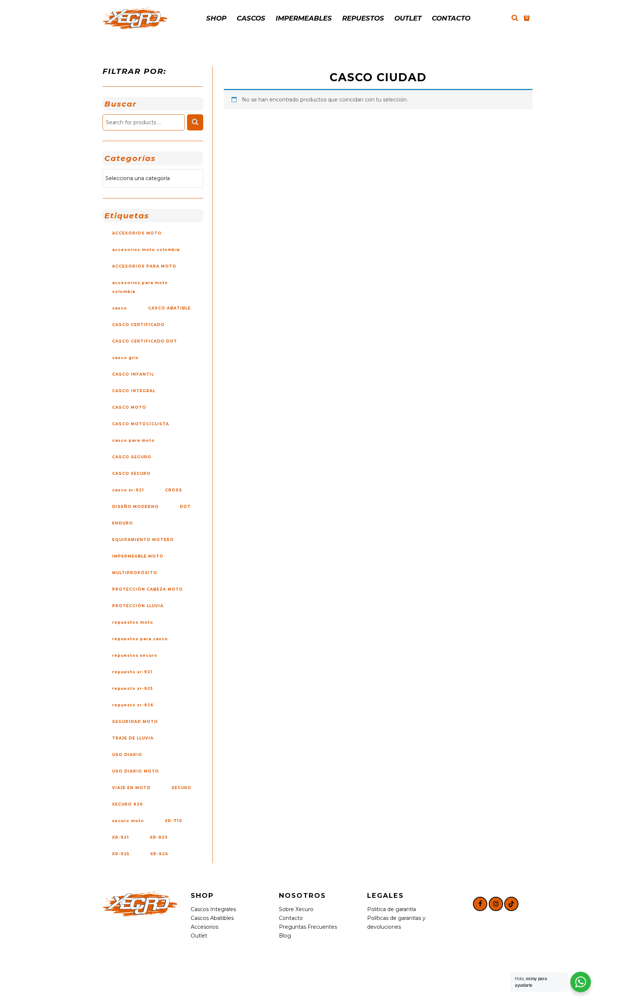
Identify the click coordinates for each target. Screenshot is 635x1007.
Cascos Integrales (213, 909)
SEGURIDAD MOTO (135, 721)
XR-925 (120, 854)
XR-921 (120, 837)
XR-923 (159, 837)
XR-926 (159, 854)
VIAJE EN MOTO (131, 787)
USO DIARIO (127, 754)
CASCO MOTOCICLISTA (140, 424)
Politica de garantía (391, 909)
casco (119, 308)
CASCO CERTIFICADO (138, 324)
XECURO (181, 787)
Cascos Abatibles (212, 918)
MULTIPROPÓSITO (134, 572)
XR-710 (173, 820)
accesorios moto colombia (146, 249)
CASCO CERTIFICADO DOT (144, 341)
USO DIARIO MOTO (135, 771)
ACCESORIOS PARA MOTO (144, 266)
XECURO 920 (127, 804)
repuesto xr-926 (133, 705)
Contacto (291, 918)
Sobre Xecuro (296, 909)
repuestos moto (132, 622)
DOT (185, 506)
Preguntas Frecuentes (308, 927)
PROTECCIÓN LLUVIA (138, 605)
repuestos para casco (140, 639)
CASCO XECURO (131, 473)
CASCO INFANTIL (133, 374)
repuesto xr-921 (132, 672)
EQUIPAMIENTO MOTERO (143, 539)
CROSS (173, 490)
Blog (285, 935)
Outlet (199, 935)
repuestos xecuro (134, 655)
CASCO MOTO (129, 407)
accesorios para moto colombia (140, 287)
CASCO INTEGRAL (133, 390)
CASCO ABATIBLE (169, 308)
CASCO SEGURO (131, 457)
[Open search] (515, 18)
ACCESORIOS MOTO (137, 233)
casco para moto (133, 440)
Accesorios (204, 927)
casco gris (125, 357)
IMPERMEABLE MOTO (138, 556)
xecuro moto (128, 820)
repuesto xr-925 (132, 688)
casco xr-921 (128, 490)
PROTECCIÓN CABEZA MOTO (147, 589)
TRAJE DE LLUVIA (133, 738)
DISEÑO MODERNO (135, 506)
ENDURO (122, 523)
